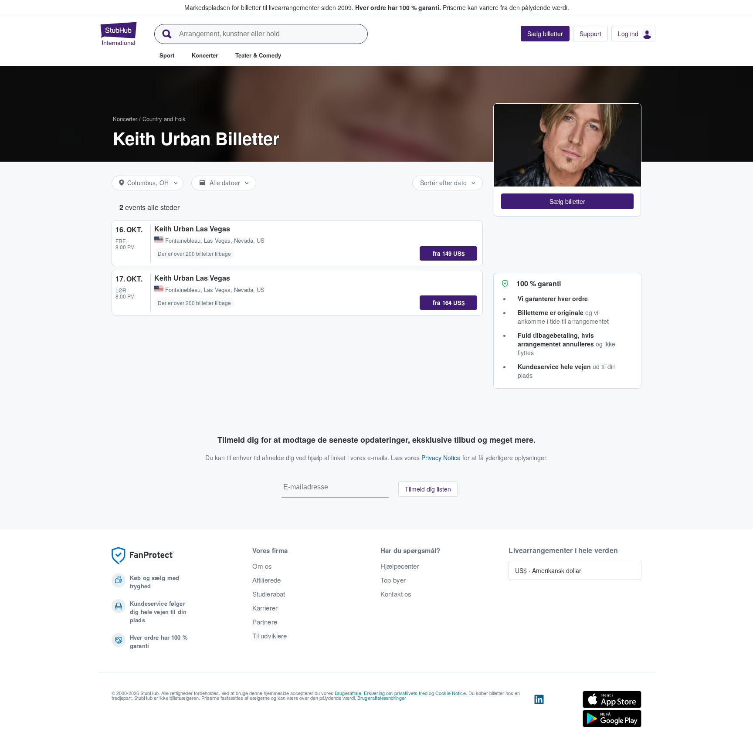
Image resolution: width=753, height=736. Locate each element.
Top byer (393, 580)
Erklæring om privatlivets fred (395, 692)
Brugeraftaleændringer (381, 697)
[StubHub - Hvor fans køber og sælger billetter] (118, 33)
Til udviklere (269, 635)
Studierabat (268, 593)
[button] (567, 201)
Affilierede (266, 580)
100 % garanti (538, 283)
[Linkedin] (539, 710)
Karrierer (265, 607)
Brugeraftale (348, 692)
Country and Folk (164, 119)
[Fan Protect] (143, 556)
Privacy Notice (441, 457)
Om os (262, 566)
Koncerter (125, 119)
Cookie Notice (450, 692)
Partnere (264, 621)
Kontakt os (395, 593)
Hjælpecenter (399, 566)
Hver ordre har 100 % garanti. (398, 7)
